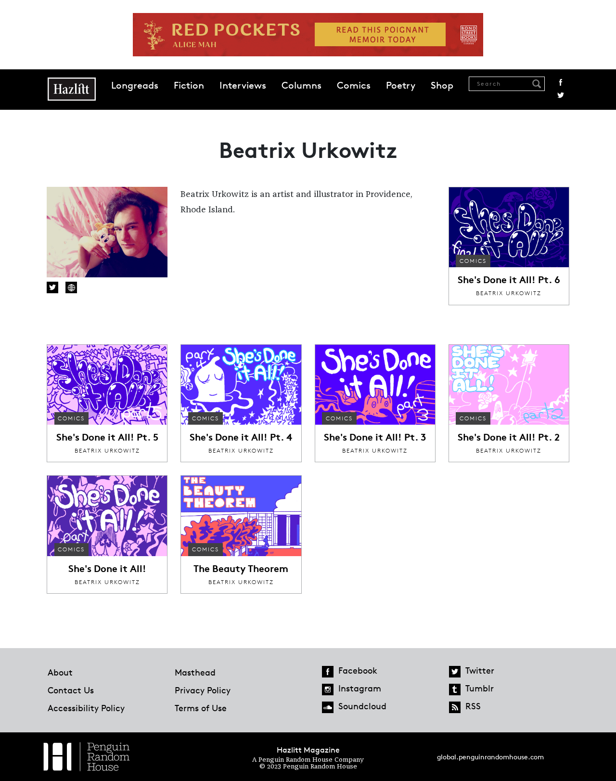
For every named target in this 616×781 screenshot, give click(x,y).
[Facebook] (328, 671)
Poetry (400, 85)
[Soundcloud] (328, 707)
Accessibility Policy (86, 708)
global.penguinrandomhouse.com (490, 757)
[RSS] (455, 707)
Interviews (242, 85)
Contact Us (71, 690)
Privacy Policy (203, 690)
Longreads (134, 85)
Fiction (189, 85)
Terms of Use (201, 708)
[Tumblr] (455, 689)
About (60, 672)
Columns (301, 85)
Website (71, 287)
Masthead (195, 672)
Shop (442, 85)
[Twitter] (455, 671)
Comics (354, 85)
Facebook (560, 82)
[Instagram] (328, 689)
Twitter (560, 95)
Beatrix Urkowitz (508, 293)
